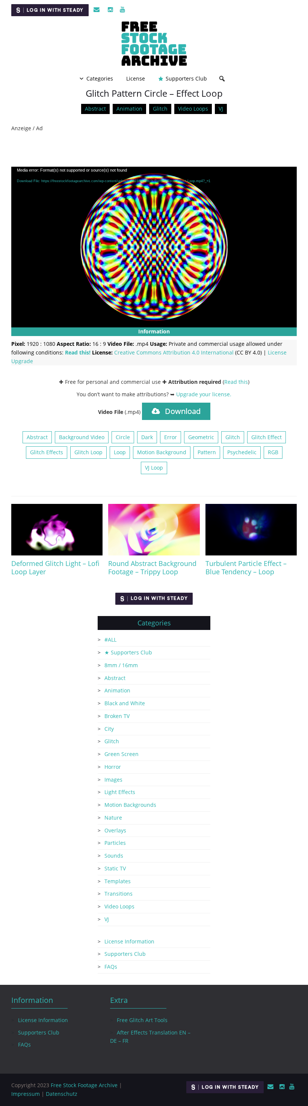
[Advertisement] (154, 150)
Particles (115, 842)
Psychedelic (242, 452)
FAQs (110, 966)
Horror (112, 766)
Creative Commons (174, 352)
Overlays (115, 830)
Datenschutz (61, 1093)
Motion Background (161, 452)
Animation (129, 108)
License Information (129, 941)
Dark (147, 437)
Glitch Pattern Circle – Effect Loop (154, 93)
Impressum (25, 1093)
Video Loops (193, 108)
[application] (154, 247)
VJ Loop (154, 467)
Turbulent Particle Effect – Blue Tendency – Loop (246, 567)
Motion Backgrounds (130, 804)
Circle (123, 437)
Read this (236, 381)
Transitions (118, 893)
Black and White (124, 703)
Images (113, 779)
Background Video (81, 437)
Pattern (207, 452)
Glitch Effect (266, 437)
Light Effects (119, 792)
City (109, 728)
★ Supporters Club (128, 652)
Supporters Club (186, 78)
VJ (221, 108)
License (135, 78)
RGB (273, 452)
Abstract (95, 108)
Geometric (201, 437)
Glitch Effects (46, 452)
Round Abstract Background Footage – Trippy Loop (152, 567)
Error (170, 437)
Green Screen (121, 754)
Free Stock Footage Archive (84, 1085)
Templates (117, 881)
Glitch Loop (88, 452)
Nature (113, 817)
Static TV (115, 868)
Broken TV (117, 716)
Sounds (113, 855)
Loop (120, 452)
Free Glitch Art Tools (142, 1020)
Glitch (160, 108)
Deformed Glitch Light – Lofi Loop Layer (55, 567)
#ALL (110, 639)
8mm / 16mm (121, 665)
